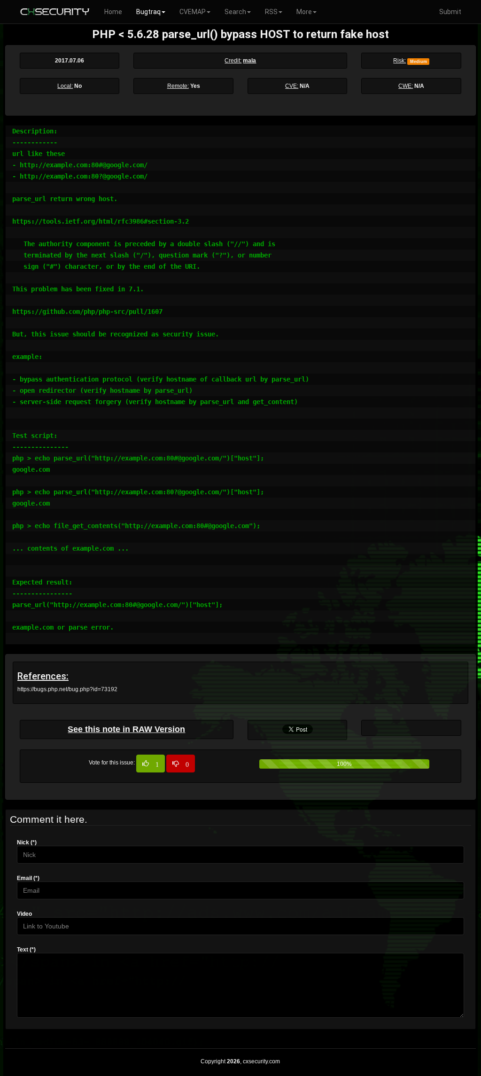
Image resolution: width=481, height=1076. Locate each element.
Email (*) (28, 878)
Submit (450, 12)
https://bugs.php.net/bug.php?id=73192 (67, 689)
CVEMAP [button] (192, 12)
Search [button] (235, 12)
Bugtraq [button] (148, 12)
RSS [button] (271, 12)
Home (113, 12)
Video (24, 914)
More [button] (304, 12)
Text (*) (26, 949)
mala (249, 60)
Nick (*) (27, 842)
